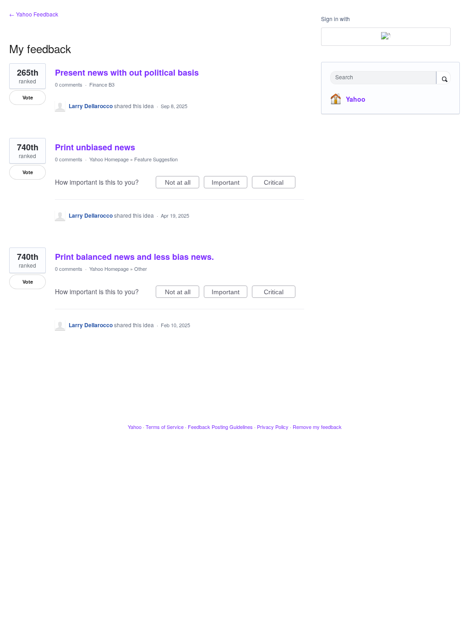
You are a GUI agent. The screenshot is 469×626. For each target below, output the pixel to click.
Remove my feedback (317, 426)
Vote (27, 97)
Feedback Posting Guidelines (220, 426)
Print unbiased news (95, 147)
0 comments (68, 84)
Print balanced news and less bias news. (134, 257)
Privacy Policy (273, 426)
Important (229, 183)
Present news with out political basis (127, 72)
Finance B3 (102, 84)
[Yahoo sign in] (386, 36)
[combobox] (385, 78)
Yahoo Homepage (109, 159)
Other (140, 268)
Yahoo (355, 99)
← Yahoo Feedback (33, 14)
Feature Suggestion (156, 159)
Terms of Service (165, 426)
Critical (279, 183)
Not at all (182, 183)
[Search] (443, 78)
